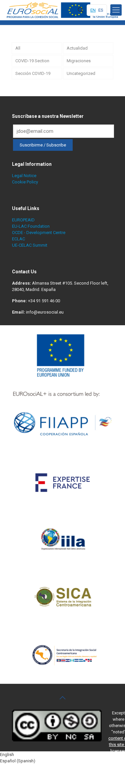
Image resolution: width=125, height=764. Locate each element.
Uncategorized (81, 73)
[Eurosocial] (63, 10)
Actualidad (77, 48)
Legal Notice (24, 175)
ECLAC (18, 238)
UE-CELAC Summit (29, 245)
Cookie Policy (25, 181)
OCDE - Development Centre (38, 232)
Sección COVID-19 (32, 73)
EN (93, 10)
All (17, 48)
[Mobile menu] (116, 10)
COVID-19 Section (32, 60)
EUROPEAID (23, 219)
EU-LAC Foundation (31, 226)
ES (100, 10)
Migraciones (79, 60)
